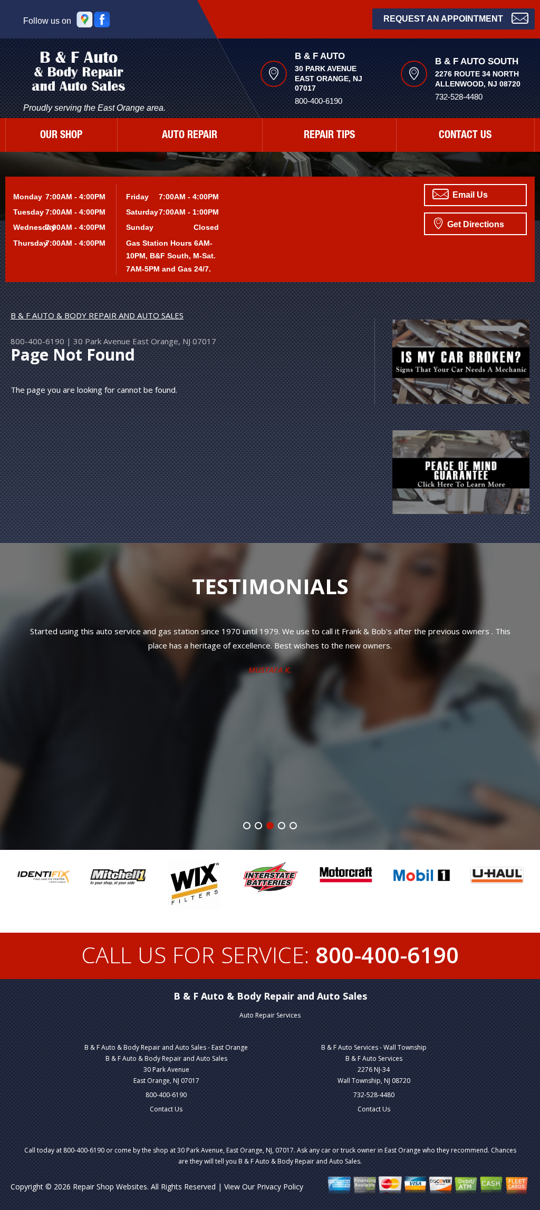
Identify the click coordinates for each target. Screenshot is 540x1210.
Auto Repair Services (270, 1015)
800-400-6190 (318, 100)
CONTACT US (465, 136)
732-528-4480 (373, 1094)
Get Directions (474, 224)
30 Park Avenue (101, 341)
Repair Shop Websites (110, 1187)
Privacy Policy (280, 1187)
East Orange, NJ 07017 (174, 341)
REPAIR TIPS (329, 136)
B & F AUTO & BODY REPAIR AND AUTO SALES (97, 315)
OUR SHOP (61, 136)
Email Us (469, 194)
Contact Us (166, 1109)
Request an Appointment (443, 18)
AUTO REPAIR (189, 136)
